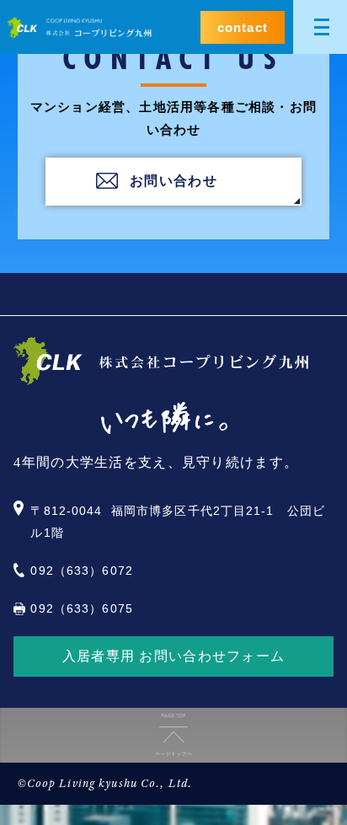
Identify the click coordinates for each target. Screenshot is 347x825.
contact (242, 27)
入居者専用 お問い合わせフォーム (173, 656)
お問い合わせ (173, 181)
